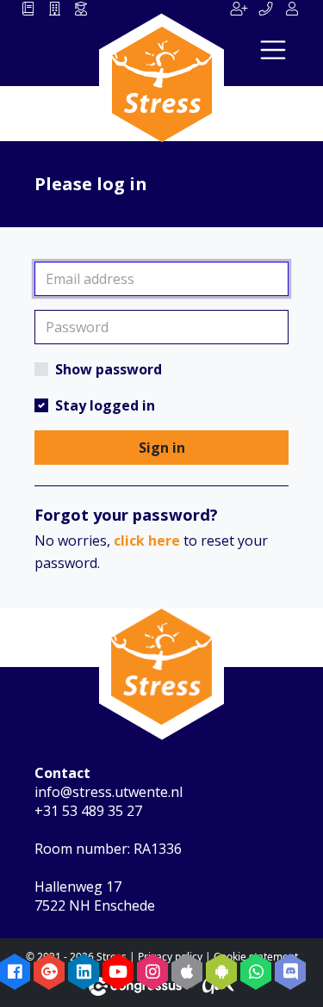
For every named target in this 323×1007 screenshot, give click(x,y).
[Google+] (49, 972)
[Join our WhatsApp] (255, 972)
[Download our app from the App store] (186, 972)
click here (147, 540)
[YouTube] (118, 972)
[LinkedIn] (83, 972)
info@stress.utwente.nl (108, 791)
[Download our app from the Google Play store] (221, 972)
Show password (108, 369)
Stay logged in (105, 405)
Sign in (162, 447)
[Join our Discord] (290, 972)
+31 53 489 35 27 (88, 810)
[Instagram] (152, 972)
